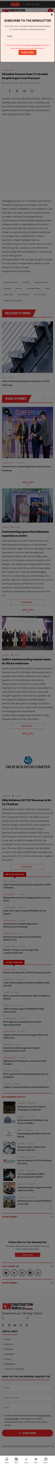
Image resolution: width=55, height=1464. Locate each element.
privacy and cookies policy (33, 45)
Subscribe (27, 52)
